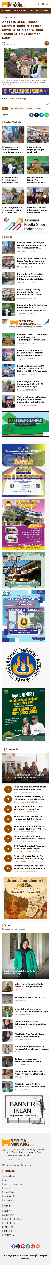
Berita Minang (29, 1255)
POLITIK (6, 1211)
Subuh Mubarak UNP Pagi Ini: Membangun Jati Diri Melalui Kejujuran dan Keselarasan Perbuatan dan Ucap (28, 817)
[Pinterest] (23, 1246)
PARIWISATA (8, 1215)
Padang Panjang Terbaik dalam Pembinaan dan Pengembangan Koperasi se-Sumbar (12, 180)
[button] (38, 3)
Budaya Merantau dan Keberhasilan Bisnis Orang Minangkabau (28, 1060)
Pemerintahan (17, 108)
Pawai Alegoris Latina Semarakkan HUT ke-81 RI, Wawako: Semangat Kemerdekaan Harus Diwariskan (13, 210)
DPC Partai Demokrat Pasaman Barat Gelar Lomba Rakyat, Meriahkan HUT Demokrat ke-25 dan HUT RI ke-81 (30, 847)
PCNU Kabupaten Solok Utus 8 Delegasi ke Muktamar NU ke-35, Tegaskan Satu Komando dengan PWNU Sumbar (30, 827)
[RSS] (38, 1246)
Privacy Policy (8, 1192)
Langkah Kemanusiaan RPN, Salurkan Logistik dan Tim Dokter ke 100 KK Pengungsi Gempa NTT (31, 370)
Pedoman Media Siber (12, 1184)
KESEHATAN (8, 1235)
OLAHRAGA (7, 1227)
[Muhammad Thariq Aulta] (7, 1049)
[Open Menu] (42, 3)
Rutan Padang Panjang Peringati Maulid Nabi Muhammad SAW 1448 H (38, 150)
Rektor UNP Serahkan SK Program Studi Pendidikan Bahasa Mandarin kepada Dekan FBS (30, 354)
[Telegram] (41, 115)
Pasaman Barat (34, 108)
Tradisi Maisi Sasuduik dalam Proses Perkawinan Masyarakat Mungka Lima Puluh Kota (30, 1072)
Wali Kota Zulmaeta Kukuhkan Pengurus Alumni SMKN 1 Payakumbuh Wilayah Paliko (37, 210)
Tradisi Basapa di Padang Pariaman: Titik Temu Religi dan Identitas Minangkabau (30, 1085)
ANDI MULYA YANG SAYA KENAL (30, 998)
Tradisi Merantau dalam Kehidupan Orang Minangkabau (30, 1022)
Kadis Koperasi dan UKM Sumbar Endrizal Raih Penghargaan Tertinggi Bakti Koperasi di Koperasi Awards (30, 788)
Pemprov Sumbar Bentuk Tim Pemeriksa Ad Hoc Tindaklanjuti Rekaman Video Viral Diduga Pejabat (37, 180)
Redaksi (5, 1180)
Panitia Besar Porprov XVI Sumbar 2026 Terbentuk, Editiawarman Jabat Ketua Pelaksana (30, 278)
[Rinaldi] (7, 986)
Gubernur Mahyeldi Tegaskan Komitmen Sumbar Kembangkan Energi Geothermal (30, 867)
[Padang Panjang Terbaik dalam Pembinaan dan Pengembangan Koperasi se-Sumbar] (13, 165)
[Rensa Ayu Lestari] (7, 1011)
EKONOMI (7, 1231)
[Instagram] (33, 1246)
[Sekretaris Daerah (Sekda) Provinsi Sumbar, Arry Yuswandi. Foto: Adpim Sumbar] (8, 339)
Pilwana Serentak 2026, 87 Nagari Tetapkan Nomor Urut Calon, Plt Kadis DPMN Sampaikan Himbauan (13, 150)
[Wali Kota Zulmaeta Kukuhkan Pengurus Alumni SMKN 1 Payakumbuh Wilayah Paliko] (38, 196)
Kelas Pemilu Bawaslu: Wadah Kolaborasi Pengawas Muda (29, 985)
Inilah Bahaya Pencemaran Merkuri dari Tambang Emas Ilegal (31, 1010)
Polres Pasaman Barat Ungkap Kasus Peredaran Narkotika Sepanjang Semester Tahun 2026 (32, 262)
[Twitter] (36, 115)
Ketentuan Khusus (10, 1196)
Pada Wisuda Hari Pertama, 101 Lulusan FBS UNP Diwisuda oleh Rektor (30, 798)
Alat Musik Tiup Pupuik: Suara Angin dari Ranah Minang (29, 1035)
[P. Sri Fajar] (7, 999)
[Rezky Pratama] (7, 1061)
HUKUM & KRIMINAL (12, 1219)
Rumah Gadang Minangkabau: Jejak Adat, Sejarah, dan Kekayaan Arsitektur (32, 1047)
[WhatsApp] (46, 115)
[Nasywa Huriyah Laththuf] (7, 1024)
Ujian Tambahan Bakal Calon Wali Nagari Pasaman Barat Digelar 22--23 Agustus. (28, 807)
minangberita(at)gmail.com (19, 1165)
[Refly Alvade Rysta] (7, 1086)
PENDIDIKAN (8, 1223)
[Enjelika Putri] (7, 1074)
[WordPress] (28, 1246)
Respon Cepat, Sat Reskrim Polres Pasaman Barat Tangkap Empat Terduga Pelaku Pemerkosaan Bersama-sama (29, 837)
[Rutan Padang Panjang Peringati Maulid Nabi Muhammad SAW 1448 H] (38, 135)
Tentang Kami (8, 1176)
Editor (4, 42)
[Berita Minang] (15, 4)
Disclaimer (7, 1188)
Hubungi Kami (8, 1200)
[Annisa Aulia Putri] (7, 1036)
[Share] (46, 43)
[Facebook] (31, 115)
